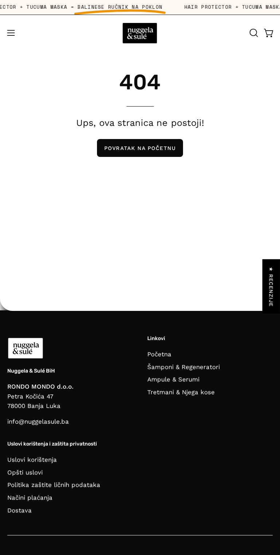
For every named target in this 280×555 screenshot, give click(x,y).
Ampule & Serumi (173, 379)
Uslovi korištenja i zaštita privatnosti (52, 444)
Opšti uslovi (25, 472)
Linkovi (156, 338)
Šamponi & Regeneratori (183, 366)
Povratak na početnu (140, 148)
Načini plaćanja (29, 497)
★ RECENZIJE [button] (271, 287)
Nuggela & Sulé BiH (31, 371)
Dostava (19, 510)
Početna (159, 354)
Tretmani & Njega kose (181, 392)
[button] (253, 33)
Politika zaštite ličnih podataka (53, 484)
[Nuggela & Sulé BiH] (140, 33)
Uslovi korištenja (32, 459)
